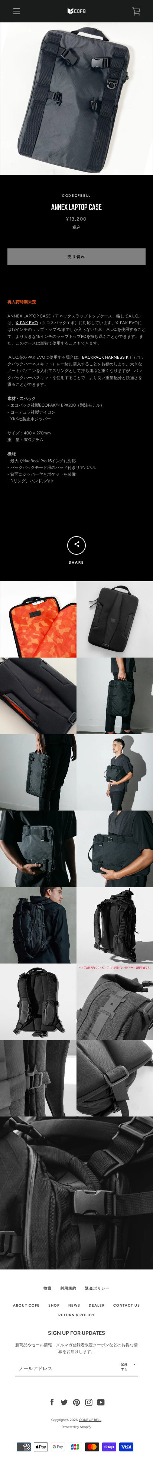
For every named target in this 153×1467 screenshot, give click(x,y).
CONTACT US (126, 1305)
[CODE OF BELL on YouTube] (101, 1402)
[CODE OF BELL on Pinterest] (76, 1402)
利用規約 (68, 1288)
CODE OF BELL (90, 1420)
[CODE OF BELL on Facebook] (52, 1402)
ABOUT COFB (26, 1305)
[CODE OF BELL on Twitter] (64, 1402)
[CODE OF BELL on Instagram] (88, 1402)
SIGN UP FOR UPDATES (76, 1333)
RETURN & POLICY (76, 1315)
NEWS (74, 1305)
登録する (124, 1366)
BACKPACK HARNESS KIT (107, 357)
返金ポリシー (97, 1288)
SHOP (54, 1305)
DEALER (97, 1305)
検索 (47, 1288)
